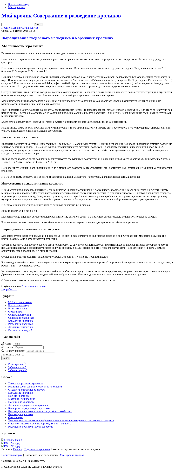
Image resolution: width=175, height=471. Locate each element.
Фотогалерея (15, 311)
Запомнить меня (10, 354)
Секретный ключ (15, 350)
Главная (17, 449)
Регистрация (16, 364)
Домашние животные (20, 327)
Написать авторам (12, 455)
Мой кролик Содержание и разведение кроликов (61, 15)
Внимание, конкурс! (20, 330)
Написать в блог (17, 308)
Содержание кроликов (21, 317)
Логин (8, 343)
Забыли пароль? (17, 370)
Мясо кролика (16, 7)
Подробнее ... (9, 289)
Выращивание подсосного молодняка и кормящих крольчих (57, 38)
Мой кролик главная (20, 302)
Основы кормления (19, 314)
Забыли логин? (17, 367)
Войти (6, 358)
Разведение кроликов (33, 286)
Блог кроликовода (18, 4)
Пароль (10, 347)
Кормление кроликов (20, 320)
